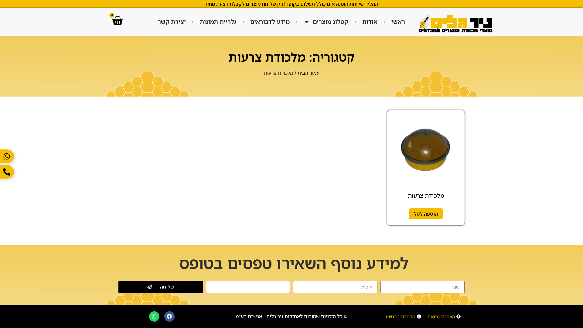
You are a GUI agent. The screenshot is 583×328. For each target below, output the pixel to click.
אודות (369, 22)
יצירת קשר (172, 22)
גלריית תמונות (218, 22)
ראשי (398, 22)
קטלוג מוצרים (330, 22)
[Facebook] (169, 316)
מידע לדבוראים (270, 22)
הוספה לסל (426, 213)
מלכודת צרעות (426, 196)
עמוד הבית (308, 73)
